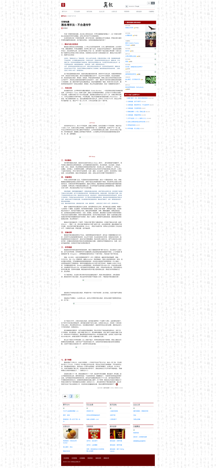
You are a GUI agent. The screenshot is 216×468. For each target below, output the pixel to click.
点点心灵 (101, 11)
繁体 (149, 3)
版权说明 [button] (98, 458)
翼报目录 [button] (106, 458)
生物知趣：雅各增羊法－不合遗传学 (138, 105)
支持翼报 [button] (74, 458)
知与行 (127, 51)
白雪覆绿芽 (128, 35)
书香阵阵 (126, 11)
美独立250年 (129, 27)
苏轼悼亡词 (90, 411)
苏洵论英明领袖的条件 (93, 415)
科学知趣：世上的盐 (133, 128)
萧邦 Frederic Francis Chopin (132, 44)
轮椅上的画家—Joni (93, 419)
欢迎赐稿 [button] (82, 458)
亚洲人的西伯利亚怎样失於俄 (136, 121)
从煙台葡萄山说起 (130, 56)
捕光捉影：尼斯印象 (116, 441)
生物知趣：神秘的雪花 (134, 115)
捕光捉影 (139, 11)
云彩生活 (114, 11)
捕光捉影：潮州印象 (116, 445)
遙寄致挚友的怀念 (130, 74)
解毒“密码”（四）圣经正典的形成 (137, 98)
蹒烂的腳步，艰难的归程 (140, 411)
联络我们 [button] (90, 458)
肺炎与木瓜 (66, 451)
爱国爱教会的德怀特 (139, 441)
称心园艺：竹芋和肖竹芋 (132, 79)
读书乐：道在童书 (92, 441)
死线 (126, 61)
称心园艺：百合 (68, 447)
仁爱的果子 (113, 419)
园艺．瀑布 (66, 415)
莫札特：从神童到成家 (140, 437)
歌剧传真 (136, 433)
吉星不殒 (112, 415)
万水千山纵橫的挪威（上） (71, 411)
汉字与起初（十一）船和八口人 (136, 118)
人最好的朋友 (114, 411)
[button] (65, 396)
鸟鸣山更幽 (136, 419)
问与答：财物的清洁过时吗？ (134, 67)
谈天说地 (89, 11)
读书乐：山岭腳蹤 (92, 445)
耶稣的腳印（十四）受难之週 (136, 111)
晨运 (134, 415)
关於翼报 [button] (66, 458)
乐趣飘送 (151, 11)
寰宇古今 (64, 11)
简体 (153, 3)
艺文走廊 (77, 11)
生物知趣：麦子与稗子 (134, 101)
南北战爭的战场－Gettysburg (134, 87)
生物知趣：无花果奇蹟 (134, 108)
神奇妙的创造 (131, 125)
